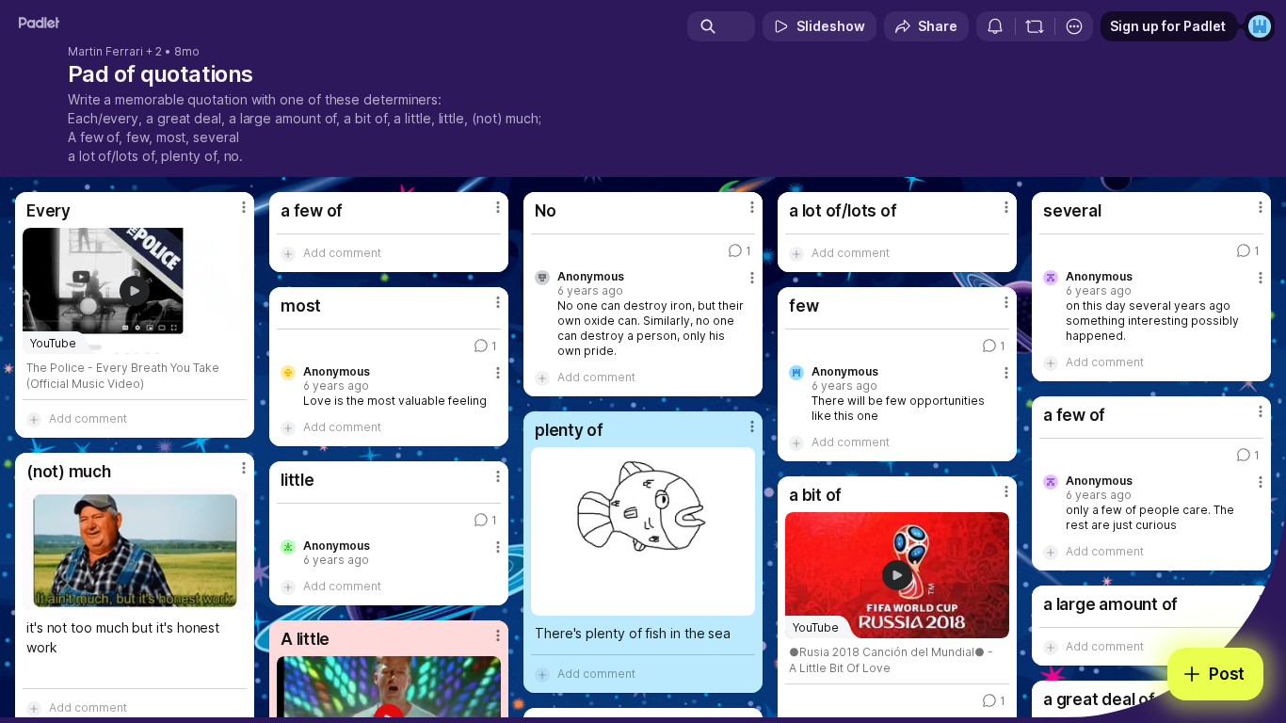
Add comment (88, 418)
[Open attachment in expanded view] (643, 531)
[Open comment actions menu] (752, 285)
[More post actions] (243, 207)
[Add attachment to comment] (34, 419)
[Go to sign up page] (1260, 26)
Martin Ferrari (105, 51)
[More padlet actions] (1074, 26)
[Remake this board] (1034, 26)
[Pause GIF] (231, 595)
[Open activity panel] (995, 26)
